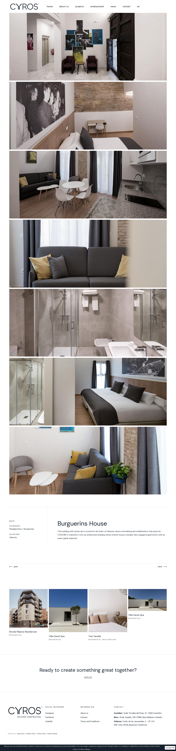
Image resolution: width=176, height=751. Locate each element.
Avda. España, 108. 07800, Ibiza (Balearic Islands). (138, 717)
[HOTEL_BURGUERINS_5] (88, 323)
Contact (84, 717)
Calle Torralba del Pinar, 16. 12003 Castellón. (138, 713)
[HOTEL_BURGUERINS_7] (88, 460)
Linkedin (49, 721)
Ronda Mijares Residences (23, 631)
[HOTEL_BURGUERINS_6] (88, 391)
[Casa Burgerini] (88, 47)
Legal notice (21, 734)
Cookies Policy (30, 734)
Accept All (170, 747)
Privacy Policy (41, 734)
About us (84, 713)
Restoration (109, 639)
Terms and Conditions (90, 721)
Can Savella (95, 636)
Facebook (49, 717)
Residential (15, 635)
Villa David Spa (57, 636)
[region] (88, 748)
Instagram (49, 713)
